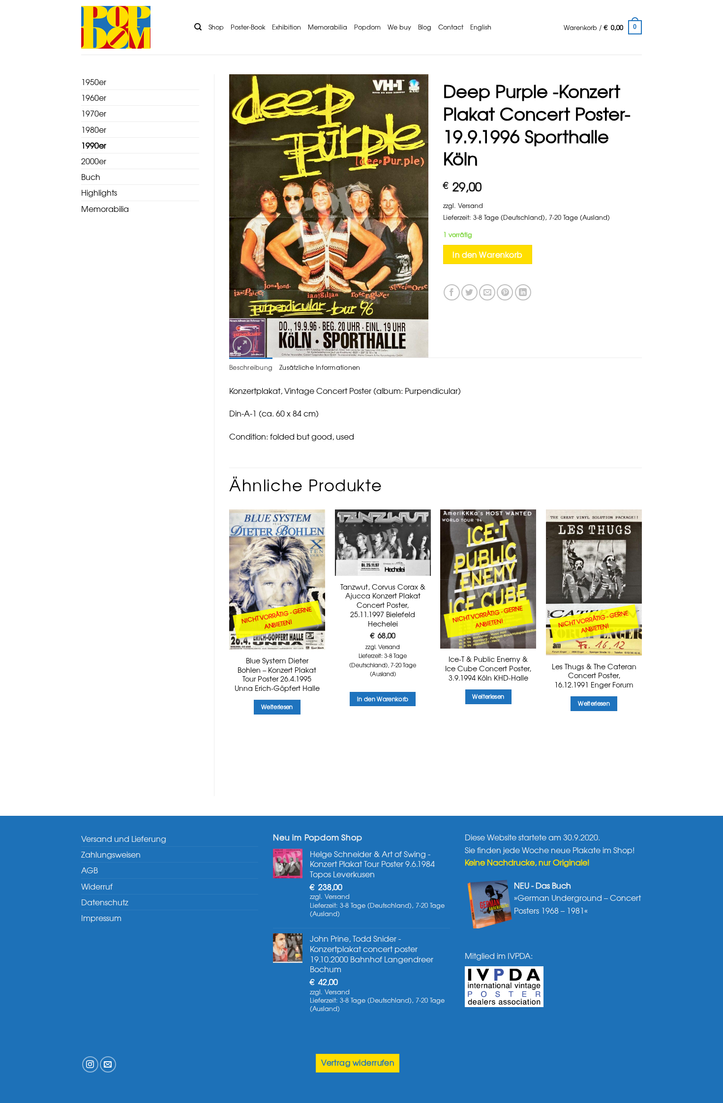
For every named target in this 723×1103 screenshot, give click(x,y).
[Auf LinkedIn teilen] (523, 292)
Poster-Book (248, 26)
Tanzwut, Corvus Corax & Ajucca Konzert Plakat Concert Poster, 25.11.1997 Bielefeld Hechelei (382, 605)
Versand (470, 205)
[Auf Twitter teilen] (469, 292)
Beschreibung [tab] (250, 367)
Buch (90, 176)
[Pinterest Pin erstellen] (505, 292)
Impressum (101, 918)
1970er (93, 113)
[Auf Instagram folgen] (90, 1064)
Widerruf (97, 886)
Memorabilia (327, 26)
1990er (93, 145)
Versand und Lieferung (123, 838)
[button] (603, 27)
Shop (216, 26)
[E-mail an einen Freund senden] (487, 292)
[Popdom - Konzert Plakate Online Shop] (130, 27)
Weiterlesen (277, 707)
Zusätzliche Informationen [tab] (319, 367)
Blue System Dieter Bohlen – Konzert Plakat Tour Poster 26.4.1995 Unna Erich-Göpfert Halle (277, 674)
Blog (424, 26)
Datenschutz (104, 902)
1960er (93, 97)
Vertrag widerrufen (357, 1062)
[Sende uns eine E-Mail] (108, 1064)
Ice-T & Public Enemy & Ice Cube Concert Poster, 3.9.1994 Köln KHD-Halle (488, 668)
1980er (93, 129)
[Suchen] (198, 27)
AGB (89, 870)
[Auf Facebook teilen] (452, 292)
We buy (399, 26)
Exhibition (286, 26)
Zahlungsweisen (111, 854)
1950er (93, 82)
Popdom (367, 26)
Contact (450, 26)
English (480, 26)
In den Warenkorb (487, 254)
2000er (93, 161)
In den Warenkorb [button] (383, 699)
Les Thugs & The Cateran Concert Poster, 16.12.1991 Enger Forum (594, 675)
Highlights (99, 192)
